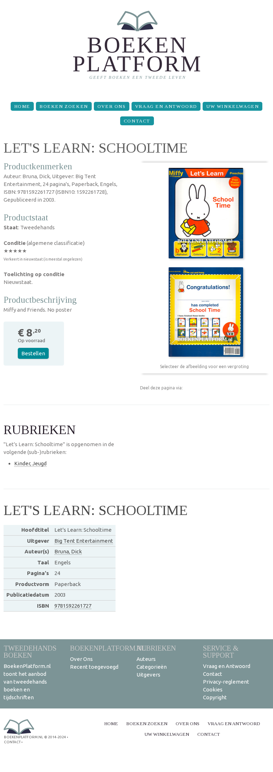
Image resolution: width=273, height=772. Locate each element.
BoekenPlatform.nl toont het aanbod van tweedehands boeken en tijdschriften (27, 681)
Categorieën (151, 667)
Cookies (213, 689)
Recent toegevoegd (94, 667)
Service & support (221, 651)
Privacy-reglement (226, 682)
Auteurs (146, 659)
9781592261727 (72, 606)
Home (22, 106)
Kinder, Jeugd (30, 463)
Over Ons (111, 106)
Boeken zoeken (63, 106)
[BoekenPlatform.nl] (136, 48)
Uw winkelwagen (232, 106)
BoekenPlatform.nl (108, 648)
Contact (137, 121)
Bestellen (33, 353)
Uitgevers (148, 675)
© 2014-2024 (55, 737)
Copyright (215, 697)
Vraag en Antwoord (166, 106)
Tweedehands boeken (30, 651)
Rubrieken (156, 648)
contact (12, 742)
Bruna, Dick (68, 551)
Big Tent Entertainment (83, 541)
